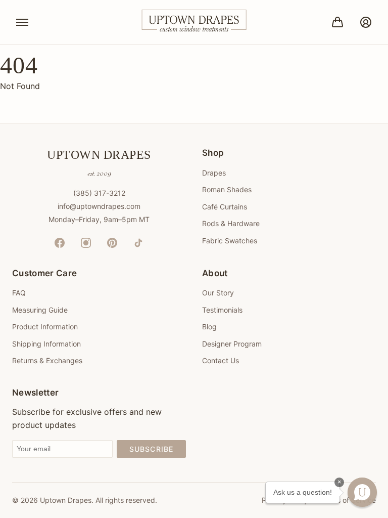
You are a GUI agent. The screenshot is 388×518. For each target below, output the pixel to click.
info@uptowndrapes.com (99, 206)
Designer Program (232, 343)
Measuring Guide (40, 310)
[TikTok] (138, 243)
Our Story (218, 292)
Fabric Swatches (229, 240)
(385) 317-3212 (99, 193)
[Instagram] (86, 243)
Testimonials (222, 310)
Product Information (45, 326)
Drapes (214, 172)
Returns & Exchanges (47, 360)
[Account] (366, 22)
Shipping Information (46, 343)
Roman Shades (227, 189)
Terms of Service (348, 500)
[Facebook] (60, 243)
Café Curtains (224, 206)
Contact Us (220, 360)
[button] (362, 492)
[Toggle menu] (22, 22)
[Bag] (337, 22)
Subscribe (151, 449)
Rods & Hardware (231, 223)
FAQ (19, 292)
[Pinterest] (112, 243)
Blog (209, 326)
